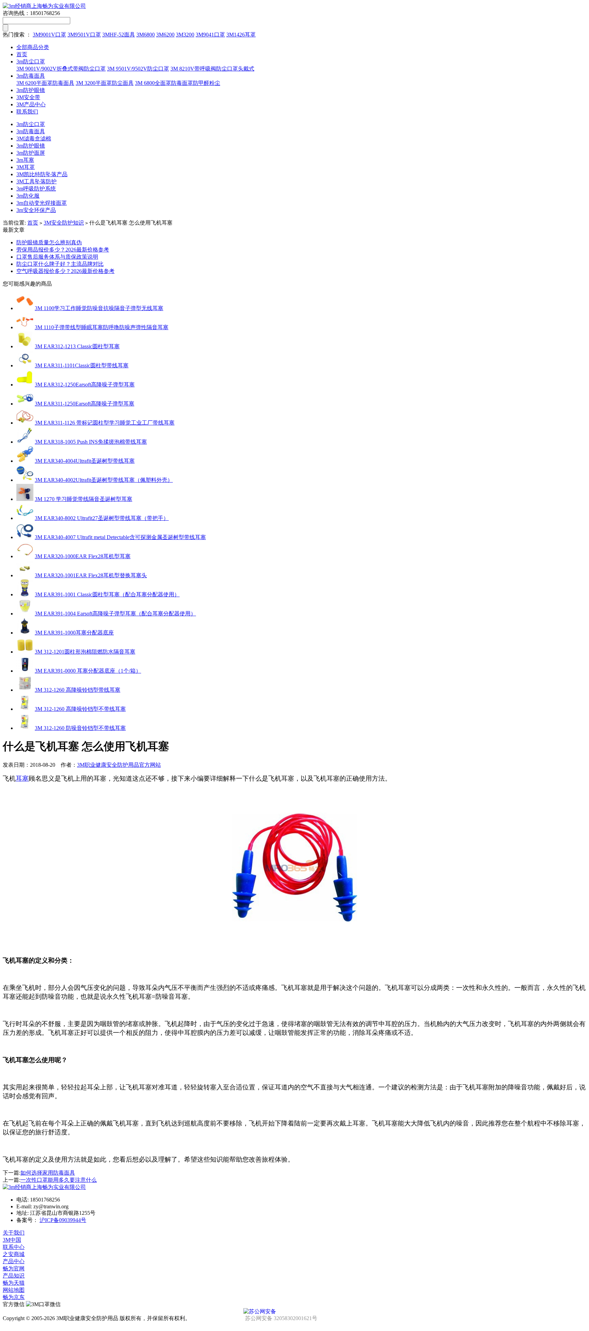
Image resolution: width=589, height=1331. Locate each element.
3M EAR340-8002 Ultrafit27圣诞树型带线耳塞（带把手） (102, 518)
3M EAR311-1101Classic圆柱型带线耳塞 (82, 365)
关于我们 (14, 1233)
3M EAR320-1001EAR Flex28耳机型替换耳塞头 (91, 575)
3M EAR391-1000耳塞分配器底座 (74, 633)
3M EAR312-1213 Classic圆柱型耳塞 (77, 346)
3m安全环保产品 (36, 210)
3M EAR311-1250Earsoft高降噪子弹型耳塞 (84, 404)
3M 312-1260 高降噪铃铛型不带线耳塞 (80, 709)
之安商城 (14, 1254)
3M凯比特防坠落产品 (41, 174)
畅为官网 (14, 1268)
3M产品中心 (31, 104)
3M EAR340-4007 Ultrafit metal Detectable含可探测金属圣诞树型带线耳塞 (120, 537)
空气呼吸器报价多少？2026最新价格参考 (65, 271)
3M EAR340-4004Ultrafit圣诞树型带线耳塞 (85, 461)
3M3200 (185, 34)
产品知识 (14, 1276)
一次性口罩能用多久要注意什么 (58, 1180)
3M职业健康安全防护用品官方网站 (119, 765)
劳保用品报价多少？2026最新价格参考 (62, 250)
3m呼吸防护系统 (36, 189)
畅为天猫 (14, 1283)
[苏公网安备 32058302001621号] (294, 1311)
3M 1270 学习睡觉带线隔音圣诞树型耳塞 (83, 499)
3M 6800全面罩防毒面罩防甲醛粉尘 (177, 83)
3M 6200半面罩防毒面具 (45, 83)
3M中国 (12, 1240)
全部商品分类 (32, 47)
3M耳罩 (25, 167)
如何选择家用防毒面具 (47, 1173)
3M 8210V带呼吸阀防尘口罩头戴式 (212, 69)
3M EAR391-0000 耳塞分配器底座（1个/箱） (88, 671)
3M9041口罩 (210, 34)
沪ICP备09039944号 (63, 1220)
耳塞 (22, 778)
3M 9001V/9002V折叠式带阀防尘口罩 (61, 69)
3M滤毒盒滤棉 (33, 138)
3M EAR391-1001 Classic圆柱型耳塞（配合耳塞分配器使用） (107, 594)
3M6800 (145, 34)
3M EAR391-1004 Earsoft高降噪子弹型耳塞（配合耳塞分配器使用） (115, 613)
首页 (21, 54)
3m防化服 (28, 196)
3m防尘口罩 (30, 61)
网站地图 (14, 1290)
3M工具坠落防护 (36, 181)
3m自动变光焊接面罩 (41, 203)
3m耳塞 (25, 160)
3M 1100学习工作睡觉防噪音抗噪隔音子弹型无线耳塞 (99, 308)
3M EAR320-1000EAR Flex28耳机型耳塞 (83, 556)
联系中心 (14, 1247)
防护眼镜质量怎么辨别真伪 (49, 242)
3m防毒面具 (30, 76)
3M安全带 (28, 97)
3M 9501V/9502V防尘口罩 (138, 69)
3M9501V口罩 (84, 34)
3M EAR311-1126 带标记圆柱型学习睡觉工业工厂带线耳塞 (105, 423)
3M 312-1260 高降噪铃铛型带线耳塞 (77, 690)
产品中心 (14, 1261)
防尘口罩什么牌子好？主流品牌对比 (60, 264)
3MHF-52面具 (118, 34)
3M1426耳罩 (241, 34)
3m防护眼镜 (30, 90)
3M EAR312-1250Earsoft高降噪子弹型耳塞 (85, 384)
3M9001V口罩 (49, 34)
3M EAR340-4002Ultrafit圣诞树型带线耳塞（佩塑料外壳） (104, 480)
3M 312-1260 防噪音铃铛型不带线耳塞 (80, 728)
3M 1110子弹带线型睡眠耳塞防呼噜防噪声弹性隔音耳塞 (101, 327)
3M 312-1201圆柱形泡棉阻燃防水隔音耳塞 (85, 652)
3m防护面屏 (30, 153)
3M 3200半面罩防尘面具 (105, 83)
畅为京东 (14, 1297)
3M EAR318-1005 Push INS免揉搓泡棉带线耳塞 (91, 442)
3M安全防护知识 (64, 223)
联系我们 (27, 111)
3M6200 (165, 34)
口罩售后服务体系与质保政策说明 (57, 257)
